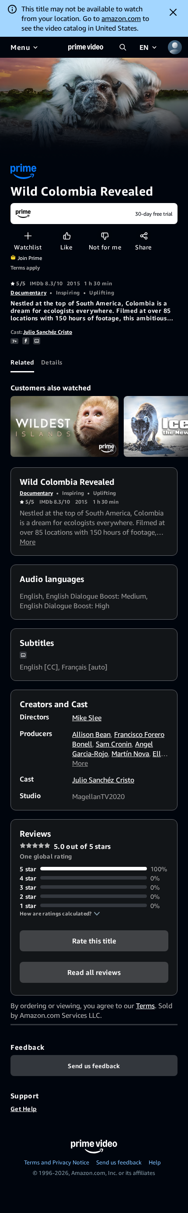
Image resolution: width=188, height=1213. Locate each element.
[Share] (143, 235)
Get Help (23, 1108)
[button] (60, 913)
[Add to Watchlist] (27, 235)
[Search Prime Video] (122, 47)
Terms (145, 1005)
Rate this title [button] (94, 940)
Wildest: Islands (64, 426)
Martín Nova (130, 753)
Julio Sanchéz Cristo (47, 332)
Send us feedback (119, 1162)
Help (155, 1162)
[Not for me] (104, 235)
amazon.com (121, 18)
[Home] (85, 47)
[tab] (22, 361)
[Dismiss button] (173, 12)
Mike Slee (86, 717)
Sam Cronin (114, 744)
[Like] (66, 235)
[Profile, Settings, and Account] (175, 47)
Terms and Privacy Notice (56, 1162)
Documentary (28, 292)
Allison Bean (91, 734)
